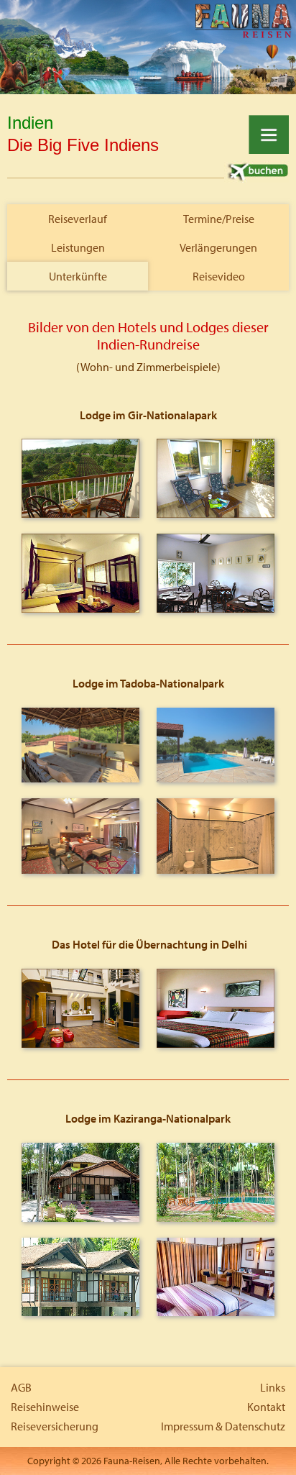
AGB (21, 1387)
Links (272, 1387)
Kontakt (266, 1406)
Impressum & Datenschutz (223, 1426)
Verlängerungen (218, 247)
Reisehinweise (45, 1406)
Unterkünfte (78, 276)
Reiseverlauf (77, 218)
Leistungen (78, 247)
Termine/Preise (218, 218)
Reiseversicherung (54, 1426)
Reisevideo (219, 276)
